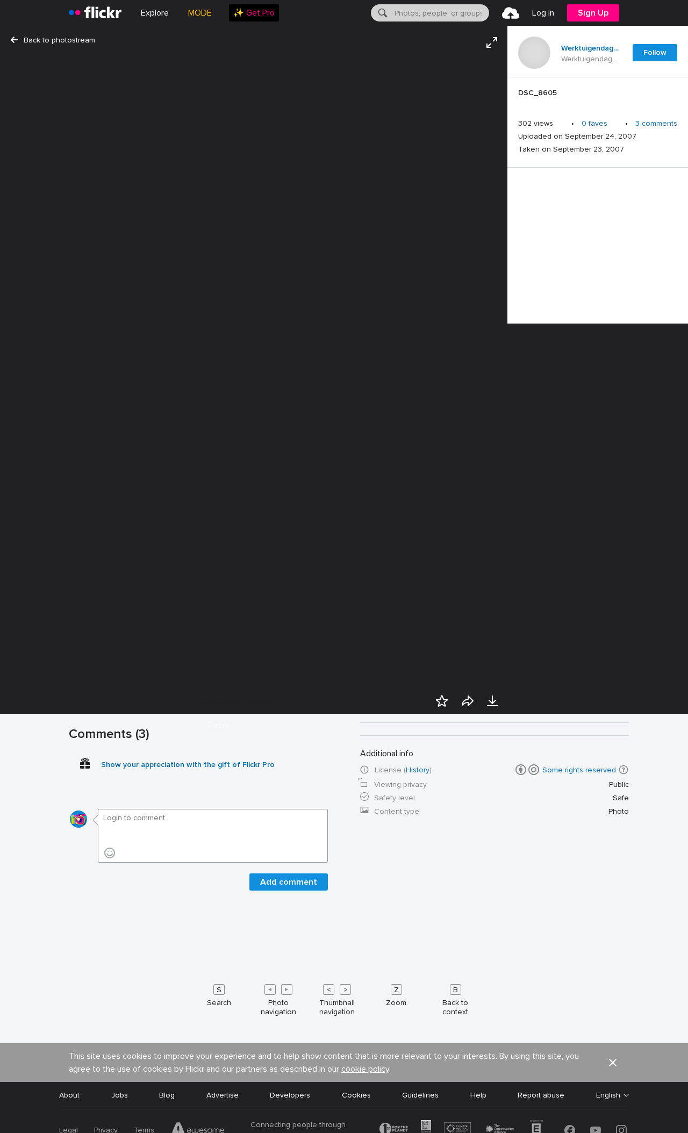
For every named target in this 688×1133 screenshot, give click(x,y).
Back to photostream (59, 40)
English (608, 1095)
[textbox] (441, 12)
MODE (200, 13)
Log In (543, 13)
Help (478, 1095)
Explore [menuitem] (155, 13)
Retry (219, 725)
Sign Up (593, 13)
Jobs (119, 1095)
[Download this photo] (492, 700)
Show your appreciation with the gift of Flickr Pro (188, 764)
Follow (654, 52)
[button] (612, 1062)
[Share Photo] (467, 701)
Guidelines (420, 1095)
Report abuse (541, 1095)
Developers (290, 1095)
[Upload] (510, 12)
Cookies (356, 1095)
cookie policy (365, 1069)
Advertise (222, 1095)
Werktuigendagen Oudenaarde (590, 48)
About (69, 1095)
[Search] (381, 12)
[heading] (95, 13)
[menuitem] (254, 13)
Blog (167, 1095)
